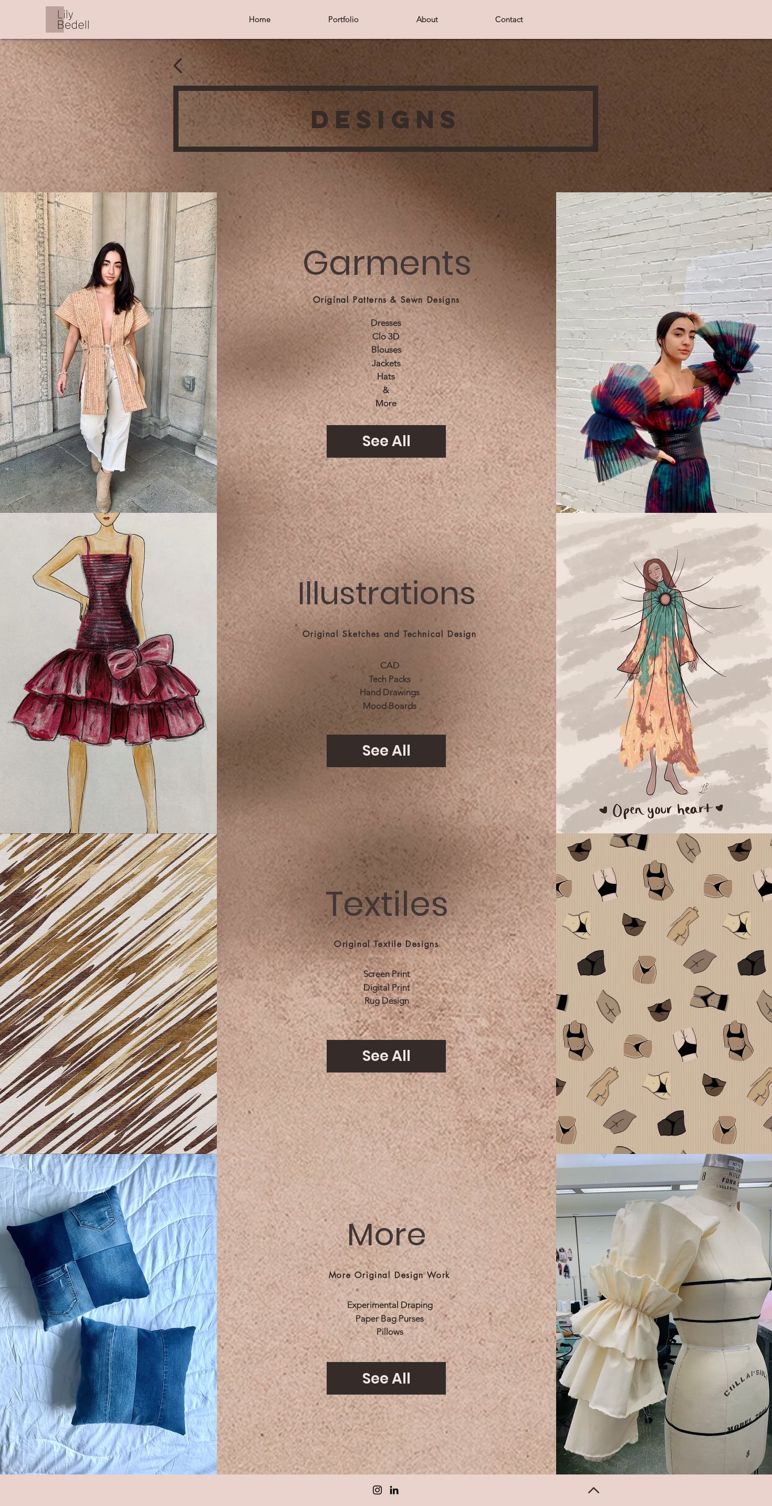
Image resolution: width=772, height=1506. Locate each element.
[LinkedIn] (394, 1490)
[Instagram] (377, 1490)
